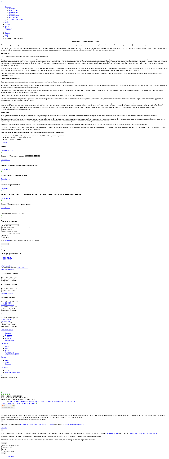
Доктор (3, 227)
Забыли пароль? (10, 456)
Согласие (6, 237)
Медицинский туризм (16, 19)
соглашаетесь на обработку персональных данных (37, 424)
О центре (8, 7)
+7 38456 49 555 (6, 303)
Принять (4, 443)
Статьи (7, 36)
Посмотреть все (7, 150)
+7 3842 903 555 (22, 268)
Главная (7, 33)
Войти (3, 453)
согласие (7, 240)
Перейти (4, 428)
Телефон (3, 231)
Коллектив (8, 336)
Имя (2, 229)
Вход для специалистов (12, 372)
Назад (4, 142)
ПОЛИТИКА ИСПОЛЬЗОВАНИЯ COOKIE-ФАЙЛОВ (58, 401)
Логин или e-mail (6, 447)
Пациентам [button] (4, 343)
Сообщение (5, 235)
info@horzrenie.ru (6, 266)
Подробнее (5, 160)
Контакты (8, 30)
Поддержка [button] (4, 367)
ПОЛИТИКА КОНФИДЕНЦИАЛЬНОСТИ (25, 401)
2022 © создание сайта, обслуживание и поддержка (18, 403)
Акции (7, 26)
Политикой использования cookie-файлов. (144, 433)
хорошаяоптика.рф (7, 293)
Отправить (5, 244)
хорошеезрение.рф (111, 433)
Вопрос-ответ (13, 10)
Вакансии (12, 14)
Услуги (7, 21)
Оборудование (13, 12)
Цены (7, 23)
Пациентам (8, 28)
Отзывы (7, 370)
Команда (7, 24)
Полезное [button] (4, 357)
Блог (6, 35)
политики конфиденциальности (73, 424)
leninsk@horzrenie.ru (7, 305)
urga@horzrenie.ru (6, 321)
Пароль (3, 449)
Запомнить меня (8, 451)
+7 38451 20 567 (6, 319)
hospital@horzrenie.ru (7, 269)
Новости (7, 360)
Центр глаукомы (14, 15)
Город (3, 225)
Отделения (8, 335)
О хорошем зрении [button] (7, 330)
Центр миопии (13, 17)
